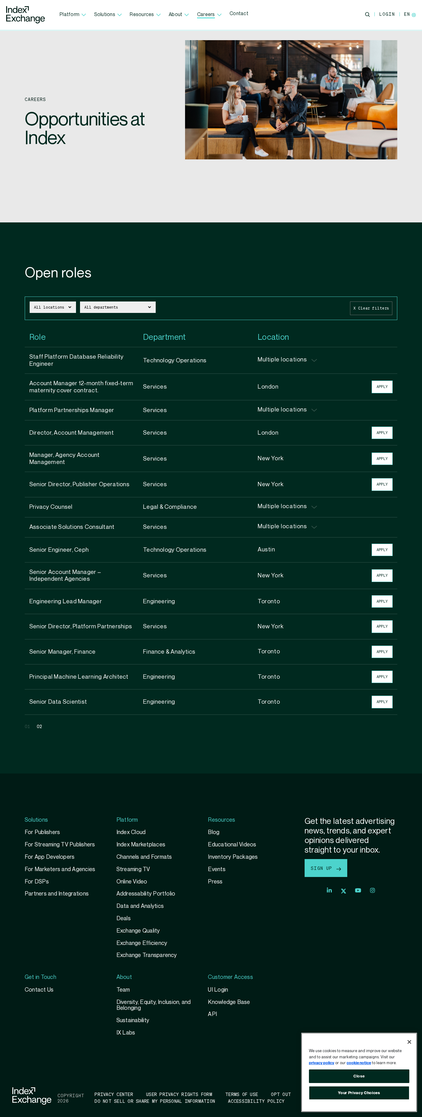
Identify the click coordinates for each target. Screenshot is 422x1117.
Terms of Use (241, 1094)
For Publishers (42, 832)
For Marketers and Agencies (60, 869)
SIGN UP (323, 868)
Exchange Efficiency (141, 943)
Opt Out (281, 1094)
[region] (359, 1072)
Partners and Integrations (57, 894)
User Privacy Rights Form (179, 1094)
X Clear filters (371, 308)
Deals (123, 918)
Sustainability (132, 1020)
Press (215, 882)
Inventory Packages (233, 857)
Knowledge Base (229, 1002)
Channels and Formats (144, 857)
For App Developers (49, 857)
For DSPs (37, 882)
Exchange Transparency (146, 955)
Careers (206, 14)
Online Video (131, 882)
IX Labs (125, 1033)
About (175, 14)
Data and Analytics (140, 906)
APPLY (382, 386)
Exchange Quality (138, 931)
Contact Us (39, 990)
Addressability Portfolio (145, 894)
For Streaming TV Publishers (60, 845)
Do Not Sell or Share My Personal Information (155, 1101)
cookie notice (359, 1063)
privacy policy (321, 1063)
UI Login (218, 990)
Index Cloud (131, 832)
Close (359, 1076)
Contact (239, 13)
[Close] (409, 1042)
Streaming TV (133, 869)
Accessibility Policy (256, 1101)
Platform (69, 14)
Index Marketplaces (140, 845)
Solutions (104, 14)
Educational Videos (232, 845)
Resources (142, 14)
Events (216, 869)
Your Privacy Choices (359, 1093)
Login (387, 14)
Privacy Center (114, 1094)
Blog (213, 832)
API (212, 1014)
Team (123, 990)
